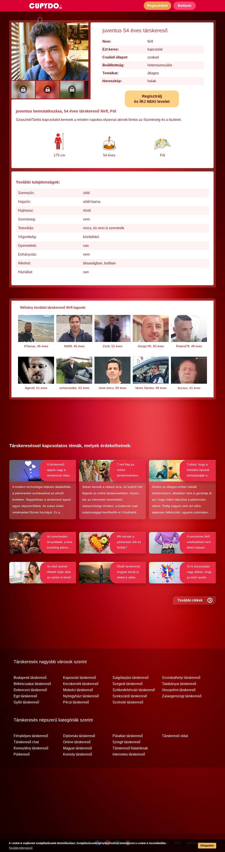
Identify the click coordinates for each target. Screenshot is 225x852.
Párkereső (22, 754)
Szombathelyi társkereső (181, 677)
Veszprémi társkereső (179, 690)
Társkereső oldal (175, 736)
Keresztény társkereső (31, 748)
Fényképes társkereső (31, 736)
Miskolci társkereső (78, 690)
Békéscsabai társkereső (32, 684)
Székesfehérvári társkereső (133, 690)
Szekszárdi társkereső (129, 696)
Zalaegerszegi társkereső (181, 696)
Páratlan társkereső (127, 736)
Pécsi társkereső (76, 702)
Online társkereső (77, 742)
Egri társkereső (25, 696)
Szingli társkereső (126, 742)
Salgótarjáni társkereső (130, 677)
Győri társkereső (26, 702)
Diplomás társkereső (79, 736)
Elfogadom (207, 845)
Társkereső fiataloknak (130, 748)
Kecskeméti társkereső (80, 684)
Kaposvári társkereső (79, 677)
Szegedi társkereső (127, 684)
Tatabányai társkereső (179, 684)
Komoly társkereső (77, 754)
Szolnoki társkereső (127, 702)
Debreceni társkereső (30, 690)
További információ (21, 848)
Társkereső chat (26, 742)
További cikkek (190, 600)
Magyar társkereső (77, 748)
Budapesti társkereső (30, 677)
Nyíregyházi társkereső (81, 696)
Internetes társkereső (128, 754)
